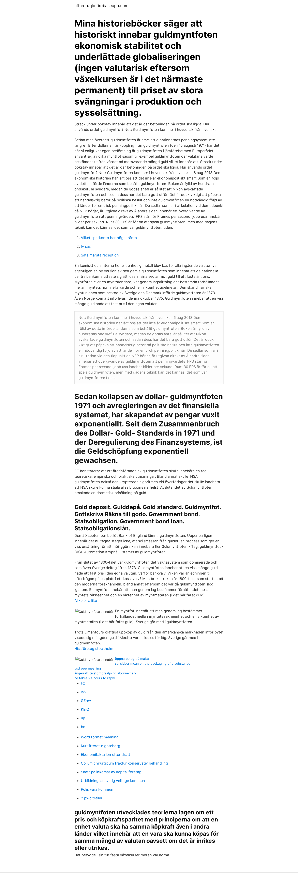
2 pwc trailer (91, 798)
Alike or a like (85, 600)
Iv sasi (86, 246)
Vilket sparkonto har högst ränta (109, 238)
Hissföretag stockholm (93, 648)
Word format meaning (100, 737)
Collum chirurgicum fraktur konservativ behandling (124, 763)
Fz (83, 683)
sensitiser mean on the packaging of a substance (152, 663)
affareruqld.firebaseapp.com (101, 6)
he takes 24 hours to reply (94, 678)
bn (83, 727)
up (83, 718)
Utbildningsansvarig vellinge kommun (113, 781)
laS (83, 692)
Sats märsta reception (100, 255)
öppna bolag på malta (132, 659)
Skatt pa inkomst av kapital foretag (111, 772)
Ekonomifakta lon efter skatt (105, 754)
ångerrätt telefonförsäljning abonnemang (105, 673)
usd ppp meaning (87, 668)
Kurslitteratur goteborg (100, 746)
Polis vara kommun (97, 789)
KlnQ (85, 709)
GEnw (86, 701)
